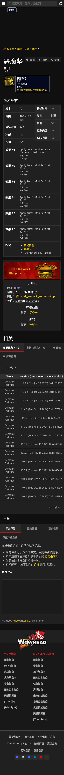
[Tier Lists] (40, 719)
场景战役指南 (40, 701)
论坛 (36, 564)
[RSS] (46, 757)
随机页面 (39, 743)
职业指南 (9, 659)
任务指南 (38, 683)
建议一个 (34, 325)
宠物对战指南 (40, 695)
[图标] (9, 81)
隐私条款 (25, 750)
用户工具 (29, 736)
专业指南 (9, 683)
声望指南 (38, 689)
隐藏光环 (29, 249)
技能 (19, 48)
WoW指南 (10, 653)
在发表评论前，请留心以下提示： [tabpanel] (31, 583)
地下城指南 (39, 671)
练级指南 (9, 671)
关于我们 (42, 736)
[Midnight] (10, 707)
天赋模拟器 (10, 695)
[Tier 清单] (10, 701)
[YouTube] (41, 757)
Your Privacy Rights (19, 743)
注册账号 (26, 620)
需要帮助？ (15, 736)
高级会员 (52, 743)
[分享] (60, 3)
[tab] (12, 347)
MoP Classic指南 (43, 653)
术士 (34, 48)
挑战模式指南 (40, 707)
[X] (23, 757)
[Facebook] (35, 757)
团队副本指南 (11, 689)
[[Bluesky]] (29, 757)
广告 (52, 736)
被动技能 (29, 245)
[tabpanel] (32, 437)
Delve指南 (10, 665)
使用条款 (38, 750)
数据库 (10, 48)
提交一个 (34, 312)
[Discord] (17, 757)
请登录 (16, 620)
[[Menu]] (3, 3)
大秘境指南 (10, 677)
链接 (56, 59)
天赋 (27, 48)
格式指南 (50, 556)
